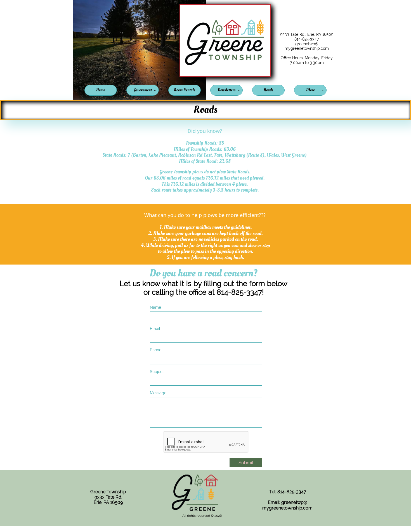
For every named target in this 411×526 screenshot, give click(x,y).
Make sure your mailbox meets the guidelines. (208, 227)
